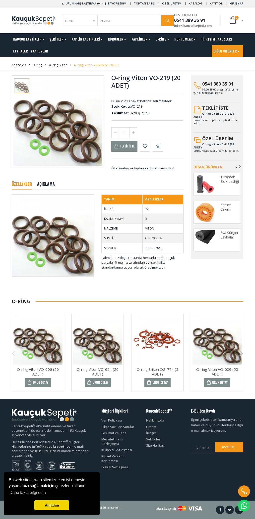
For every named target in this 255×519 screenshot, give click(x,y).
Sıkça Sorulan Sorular (117, 427)
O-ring (37, 65)
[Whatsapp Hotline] (244, 506)
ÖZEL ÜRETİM (171, 3)
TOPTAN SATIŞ (144, 3)
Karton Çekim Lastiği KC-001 (229, 211)
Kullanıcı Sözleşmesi (116, 450)
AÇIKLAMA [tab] (46, 184)
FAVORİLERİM (117, 3)
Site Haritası (155, 445)
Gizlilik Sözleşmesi (115, 467)
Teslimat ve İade (114, 433)
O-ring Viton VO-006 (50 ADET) (38, 372)
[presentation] (236, 166)
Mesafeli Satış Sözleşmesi (112, 441)
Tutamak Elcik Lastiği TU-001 (229, 181)
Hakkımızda (155, 420)
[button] (236, 20)
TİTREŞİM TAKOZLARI (216, 39)
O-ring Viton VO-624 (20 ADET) (98, 372)
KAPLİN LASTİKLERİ (85, 39)
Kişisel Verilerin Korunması (113, 458)
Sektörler (153, 439)
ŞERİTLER (57, 39)
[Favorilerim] (145, 146)
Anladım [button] (52, 505)
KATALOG (195, 3)
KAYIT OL (216, 3)
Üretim (151, 427)
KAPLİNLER (139, 39)
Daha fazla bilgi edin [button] (27, 492)
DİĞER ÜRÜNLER (225, 50)
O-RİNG (160, 39)
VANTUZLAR (39, 50)
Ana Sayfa (19, 65)
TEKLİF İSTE (215, 108)
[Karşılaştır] (158, 146)
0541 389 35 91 (217, 84)
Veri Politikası (111, 420)
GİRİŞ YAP (236, 3)
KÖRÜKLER (116, 39)
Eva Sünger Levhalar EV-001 (229, 237)
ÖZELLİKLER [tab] (22, 184)
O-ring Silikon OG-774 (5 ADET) (157, 372)
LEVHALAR (20, 50)
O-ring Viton (58, 65)
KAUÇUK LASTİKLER (27, 39)
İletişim (151, 433)
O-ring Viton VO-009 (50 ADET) (217, 372)
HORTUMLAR (183, 39)
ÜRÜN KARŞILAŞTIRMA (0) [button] (83, 3)
